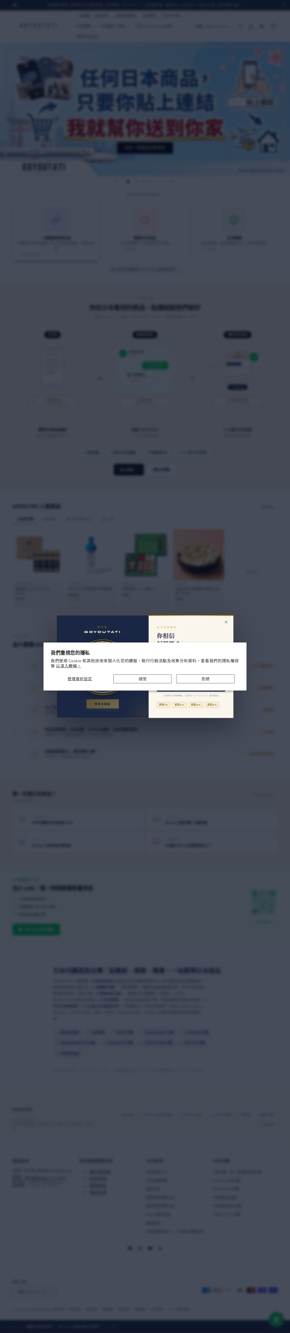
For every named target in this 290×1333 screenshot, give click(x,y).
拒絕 (205, 678)
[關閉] (226, 622)
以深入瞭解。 (68, 666)
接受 (143, 678)
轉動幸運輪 (103, 704)
